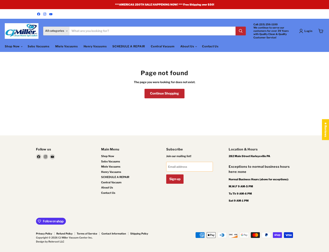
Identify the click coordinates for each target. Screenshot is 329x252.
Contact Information (113, 233)
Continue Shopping (164, 93)
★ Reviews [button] (325, 129)
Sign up (174, 179)
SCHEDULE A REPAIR (128, 46)
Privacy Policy (44, 233)
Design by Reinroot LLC (50, 241)
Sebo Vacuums (39, 46)
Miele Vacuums (66, 46)
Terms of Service (87, 233)
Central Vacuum (163, 46)
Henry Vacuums (95, 46)
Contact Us (210, 46)
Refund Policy (64, 233)
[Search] (241, 31)
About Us (187, 46)
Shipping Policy (139, 233)
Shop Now (12, 46)
